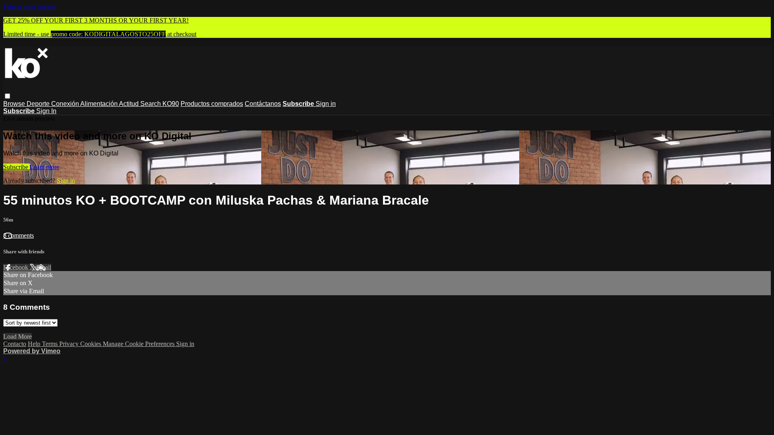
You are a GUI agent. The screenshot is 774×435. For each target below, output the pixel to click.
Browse (15, 103)
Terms (50, 343)
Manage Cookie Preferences (139, 343)
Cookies (91, 343)
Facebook (16, 267)
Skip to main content (29, 6)
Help (35, 343)
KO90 (170, 103)
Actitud (129, 103)
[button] (7, 96)
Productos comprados (212, 103)
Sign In (46, 111)
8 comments (18, 235)
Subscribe (16, 167)
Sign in (326, 103)
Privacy (69, 343)
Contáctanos (263, 103)
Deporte (39, 103)
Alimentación (99, 103)
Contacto (14, 343)
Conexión (65, 103)
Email (43, 267)
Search (151, 103)
